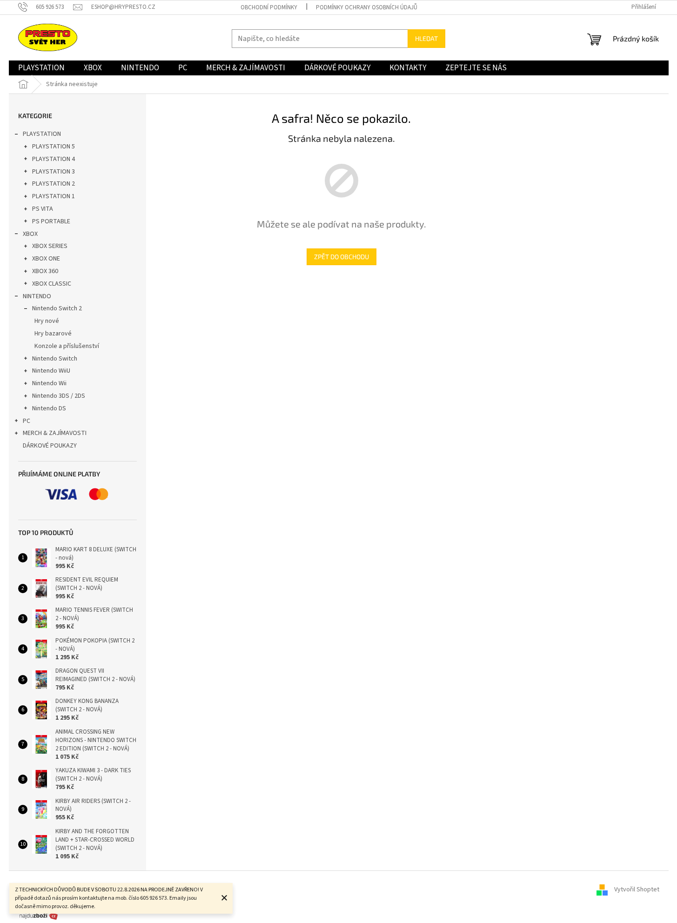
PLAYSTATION (42, 134)
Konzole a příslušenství (66, 346)
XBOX (30, 234)
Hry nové (46, 321)
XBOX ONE (46, 258)
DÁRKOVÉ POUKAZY (50, 445)
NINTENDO (37, 296)
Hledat (426, 38)
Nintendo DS (49, 408)
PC (26, 421)
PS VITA (42, 209)
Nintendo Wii (49, 383)
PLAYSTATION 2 (53, 183)
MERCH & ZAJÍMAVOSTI (55, 433)
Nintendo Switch (54, 358)
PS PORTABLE (51, 221)
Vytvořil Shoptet (636, 889)
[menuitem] (41, 67)
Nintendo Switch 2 (57, 308)
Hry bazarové (53, 333)
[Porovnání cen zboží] (38, 915)
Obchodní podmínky (269, 7)
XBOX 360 (45, 271)
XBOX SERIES (49, 246)
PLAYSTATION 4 (53, 159)
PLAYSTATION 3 (53, 171)
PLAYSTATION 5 (53, 146)
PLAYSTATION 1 (53, 196)
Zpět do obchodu (341, 257)
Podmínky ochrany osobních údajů (366, 7)
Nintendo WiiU (51, 370)
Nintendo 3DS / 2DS (58, 396)
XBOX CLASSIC (51, 283)
